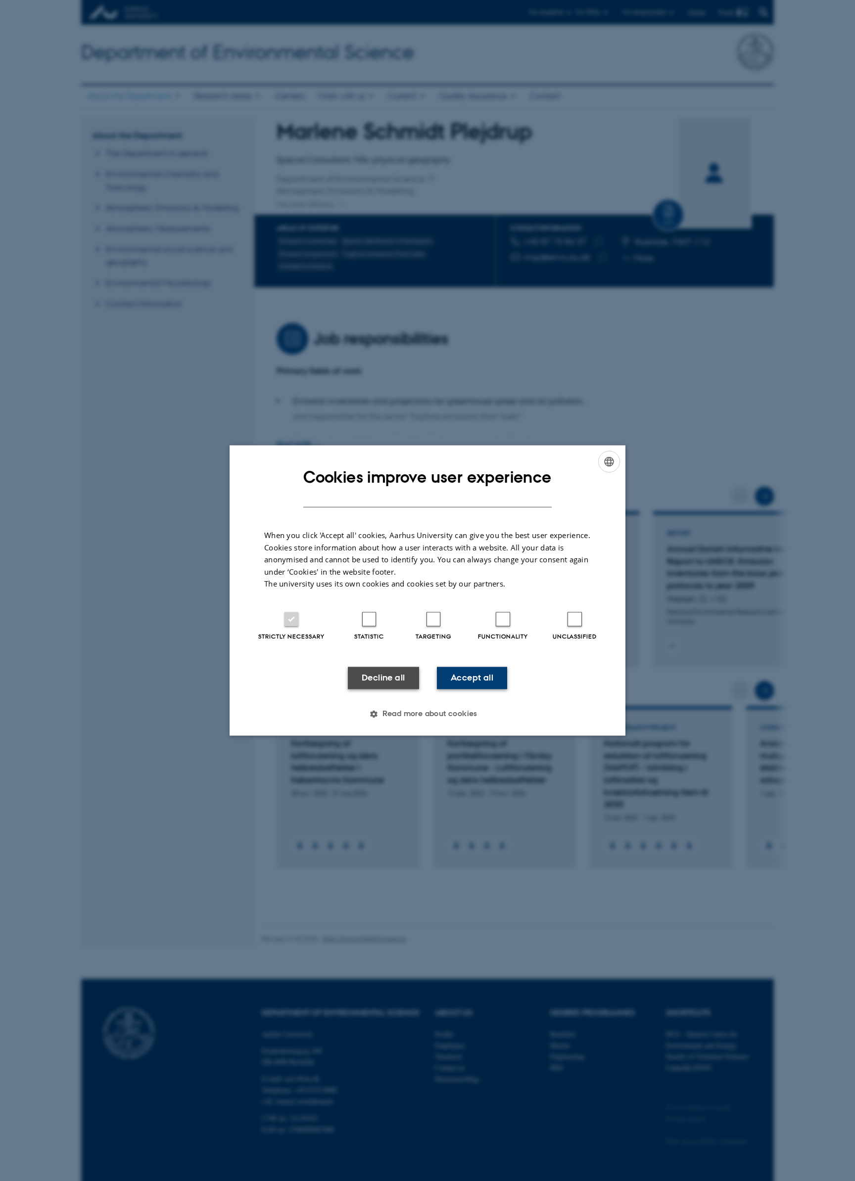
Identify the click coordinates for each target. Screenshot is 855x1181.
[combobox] (609, 461)
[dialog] (427, 590)
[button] (427, 714)
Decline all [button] (383, 677)
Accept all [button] (472, 677)
